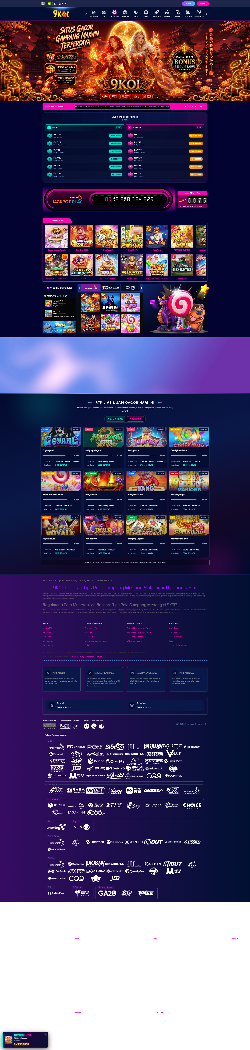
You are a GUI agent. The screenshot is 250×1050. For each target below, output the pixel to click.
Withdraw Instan (134, 641)
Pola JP (88, 645)
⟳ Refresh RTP (135, 419)
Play (77, 202)
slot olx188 (47, 628)
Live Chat (159, 1013)
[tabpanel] (125, 61)
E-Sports (188, 16)
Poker (177, 16)
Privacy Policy (78, 657)
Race (136, 16)
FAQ (171, 641)
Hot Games (94, 16)
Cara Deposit (175, 633)
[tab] (90, 287)
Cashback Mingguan (136, 637)
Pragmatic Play (92, 628)
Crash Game (156, 16)
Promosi (77, 1013)
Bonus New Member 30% (138, 628)
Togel (146, 16)
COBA (92, 299)
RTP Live (89, 637)
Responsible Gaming (94, 657)
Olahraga (115, 16)
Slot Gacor (47, 633)
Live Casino (125, 16)
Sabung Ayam (199, 16)
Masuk (188, 4)
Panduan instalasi (238, 370)
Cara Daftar (174, 628)
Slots (104, 16)
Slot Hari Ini (48, 645)
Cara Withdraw (176, 637)
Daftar (203, 4)
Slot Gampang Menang (95, 641)
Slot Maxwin (48, 641)
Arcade (167, 16)
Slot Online (48, 637)
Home (77, 938)
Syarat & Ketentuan (178, 645)
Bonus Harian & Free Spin (139, 633)
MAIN (58, 237)
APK (156, 938)
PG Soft (88, 633)
